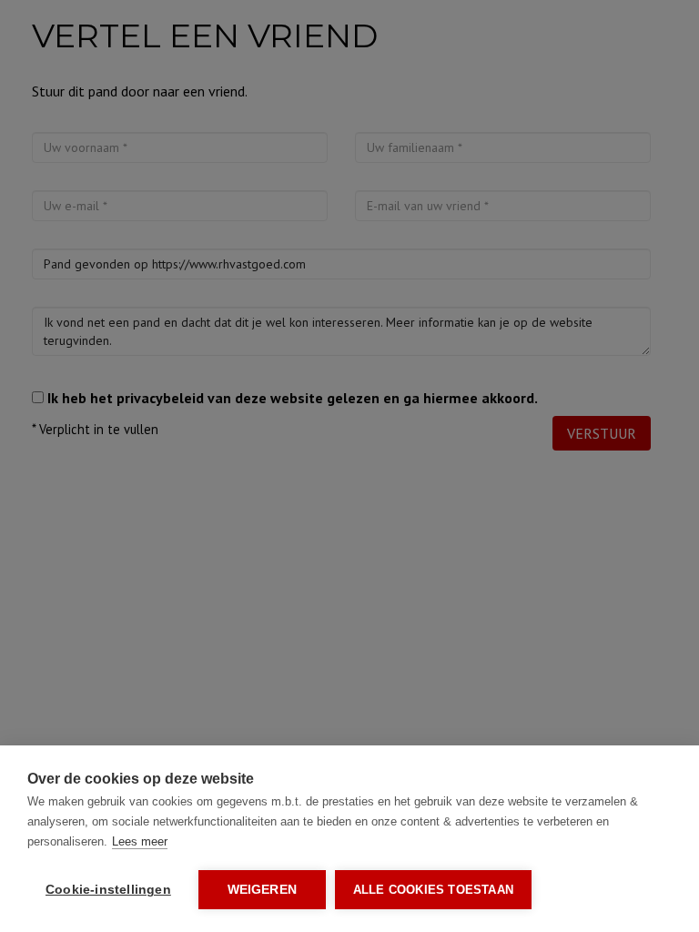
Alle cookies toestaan (433, 890)
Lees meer (139, 841)
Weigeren (263, 890)
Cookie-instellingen (108, 890)
